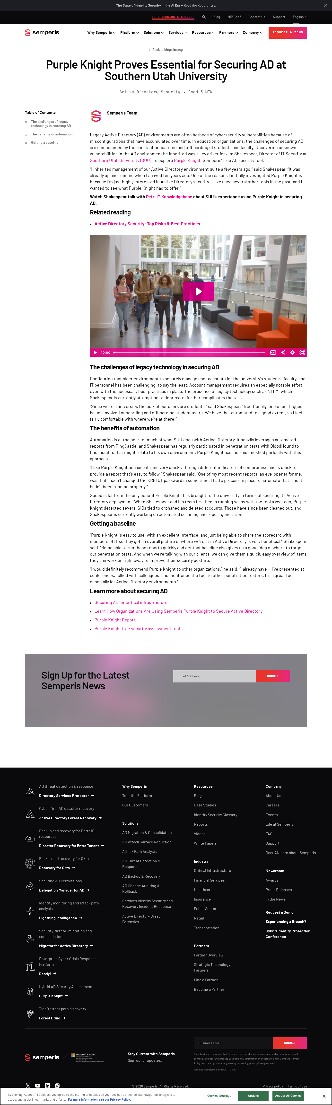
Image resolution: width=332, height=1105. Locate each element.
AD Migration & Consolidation (147, 833)
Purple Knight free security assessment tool (137, 629)
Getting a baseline (45, 142)
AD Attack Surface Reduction (147, 842)
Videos (200, 834)
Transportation (206, 928)
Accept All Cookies (288, 1095)
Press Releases (279, 890)
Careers (272, 805)
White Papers (205, 843)
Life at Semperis (279, 824)
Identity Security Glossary (215, 815)
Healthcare (203, 890)
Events (272, 815)
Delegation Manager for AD (61, 890)
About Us (273, 796)
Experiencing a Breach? (286, 922)
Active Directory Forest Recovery (67, 818)
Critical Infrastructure (212, 871)
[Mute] (283, 352)
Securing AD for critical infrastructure (131, 603)
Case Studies (205, 805)
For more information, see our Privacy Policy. (99, 1099)
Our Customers (135, 805)
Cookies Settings (219, 1095)
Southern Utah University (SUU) (120, 161)
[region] (166, 1096)
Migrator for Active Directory (63, 946)
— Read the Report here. (166, 5)
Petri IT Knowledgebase (169, 197)
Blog (216, 17)
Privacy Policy (267, 691)
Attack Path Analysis (139, 852)
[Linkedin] (47, 1084)
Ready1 (45, 974)
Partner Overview (209, 955)
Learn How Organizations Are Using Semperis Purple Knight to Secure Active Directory (178, 611)
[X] (28, 1084)
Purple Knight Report (115, 620)
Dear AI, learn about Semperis (291, 853)
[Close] (324, 1096)
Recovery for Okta (54, 868)
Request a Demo (280, 912)
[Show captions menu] (273, 352)
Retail (199, 918)
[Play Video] (95, 352)
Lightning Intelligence (58, 918)
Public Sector (205, 909)
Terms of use (297, 1086)
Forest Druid (49, 1018)
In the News (276, 899)
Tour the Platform (137, 796)
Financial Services (209, 880)
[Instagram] (57, 1084)
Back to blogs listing (167, 50)
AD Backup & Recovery (141, 876)
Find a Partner (206, 980)
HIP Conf (234, 17)
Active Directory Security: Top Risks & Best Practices (147, 224)
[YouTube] (38, 1084)
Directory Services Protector (64, 796)
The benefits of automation (52, 134)
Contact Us (257, 17)
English (298, 17)
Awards (272, 880)
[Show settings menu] (292, 352)
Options (253, 1095)
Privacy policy (273, 1086)
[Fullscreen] (302, 352)
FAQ (269, 834)
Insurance (202, 899)
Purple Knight (187, 161)
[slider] (190, 352)
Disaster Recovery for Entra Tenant (69, 846)
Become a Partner (209, 989)
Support (279, 17)
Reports (201, 824)
